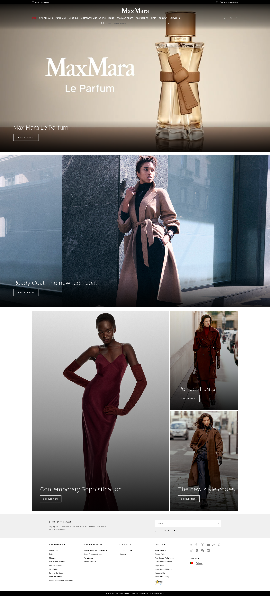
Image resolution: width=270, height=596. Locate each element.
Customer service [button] (54, 2)
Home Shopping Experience (95, 550)
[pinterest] (219, 545)
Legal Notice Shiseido (163, 569)
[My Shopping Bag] (237, 18)
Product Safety (55, 577)
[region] (135, 76)
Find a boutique (126, 550)
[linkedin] (208, 550)
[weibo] (191, 550)
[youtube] (208, 545)
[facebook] (196, 545)
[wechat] (202, 550)
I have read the (167, 531)
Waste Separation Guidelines (61, 580)
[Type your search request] (167, 23)
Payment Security (162, 577)
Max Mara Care (90, 562)
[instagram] (191, 545)
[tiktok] (213, 545)
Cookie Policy (160, 554)
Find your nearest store (229, 2)
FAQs (51, 554)
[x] (202, 545)
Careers (123, 554)
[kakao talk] (196, 550)
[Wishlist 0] (231, 18)
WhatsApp (88, 558)
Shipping (53, 558)
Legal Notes (159, 565)
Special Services (56, 573)
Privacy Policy (173, 531)
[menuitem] (34, 18)
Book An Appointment (93, 554)
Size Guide (53, 569)
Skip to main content (10, 1)
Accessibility (160, 573)
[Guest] (224, 18)
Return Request (55, 565)
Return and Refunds (57, 562)
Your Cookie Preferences (164, 558)
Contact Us (53, 550)
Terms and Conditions (163, 562)
